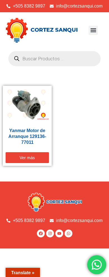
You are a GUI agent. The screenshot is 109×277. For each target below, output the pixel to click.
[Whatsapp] (68, 233)
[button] (93, 30)
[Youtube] (59, 233)
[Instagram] (50, 233)
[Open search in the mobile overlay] (54, 58)
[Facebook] (41, 233)
